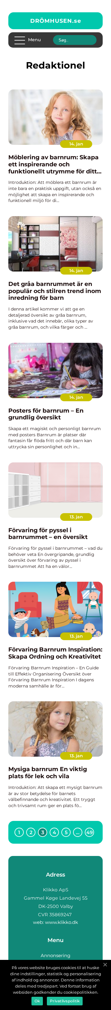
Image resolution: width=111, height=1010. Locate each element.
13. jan (76, 517)
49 (89, 832)
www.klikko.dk (61, 922)
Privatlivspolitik (65, 1001)
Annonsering (55, 955)
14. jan (76, 144)
